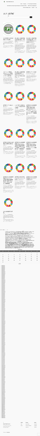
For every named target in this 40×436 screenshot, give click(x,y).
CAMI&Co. (30, 231)
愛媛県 (22, 244)
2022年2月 (3, 306)
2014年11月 (3, 382)
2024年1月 (3, 290)
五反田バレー (7, 241)
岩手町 (23, 243)
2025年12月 (3, 271)
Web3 (25, 234)
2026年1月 (3, 270)
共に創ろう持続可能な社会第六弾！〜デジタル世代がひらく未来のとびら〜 (31, 40)
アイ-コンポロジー (11, 235)
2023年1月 (3, 298)
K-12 (20, 45)
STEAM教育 (22, 234)
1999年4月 (3, 407)
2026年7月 (3, 265)
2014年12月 (3, 381)
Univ (17, 49)
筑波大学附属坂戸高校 (21, 247)
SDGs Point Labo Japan (18, 47)
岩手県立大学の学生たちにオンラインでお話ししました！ (20, 178)
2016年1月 (3, 375)
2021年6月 (3, 314)
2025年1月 (3, 278)
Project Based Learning (22, 233)
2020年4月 (3, 328)
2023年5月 (3, 295)
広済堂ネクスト (31, 243)
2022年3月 (3, 305)
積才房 (13, 247)
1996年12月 (3, 415)
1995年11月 (3, 416)
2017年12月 (3, 352)
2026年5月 (3, 266)
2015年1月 (3, 380)
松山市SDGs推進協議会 (8, 246)
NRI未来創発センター (7, 233)
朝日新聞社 (9, 245)
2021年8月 (3, 312)
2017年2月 (3, 363)
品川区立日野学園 (26, 242)
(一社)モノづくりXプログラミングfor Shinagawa (13, 231)
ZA (18, 49)
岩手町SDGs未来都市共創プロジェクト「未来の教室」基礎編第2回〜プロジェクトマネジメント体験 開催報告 (31, 146)
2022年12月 (3, 299)
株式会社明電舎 (20, 246)
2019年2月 (3, 340)
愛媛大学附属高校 (10, 244)
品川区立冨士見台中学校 (10, 242)
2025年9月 (3, 274)
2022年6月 (3, 304)
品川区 (19, 241)
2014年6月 (3, 386)
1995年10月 (3, 417)
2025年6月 (3, 275)
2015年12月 (3, 376)
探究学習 (6, 245)
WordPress (8, 432)
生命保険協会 (23, 246)
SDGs (24, 46)
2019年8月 (3, 334)
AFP (23, 231)
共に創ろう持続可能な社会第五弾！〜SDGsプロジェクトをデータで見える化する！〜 (20, 74)
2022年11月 (3, 300)
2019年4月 (3, 338)
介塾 (17, 241)
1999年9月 (3, 404)
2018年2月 (3, 350)
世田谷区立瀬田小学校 (31, 240)
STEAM (20, 234)
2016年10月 (3, 367)
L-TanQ (5, 42)
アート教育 (11, 236)
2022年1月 (3, 307)
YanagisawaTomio (22, 78)
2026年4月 (3, 267)
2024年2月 (3, 289)
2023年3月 (3, 296)
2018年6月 (3, 347)
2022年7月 (3, 303)
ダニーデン (33, 237)
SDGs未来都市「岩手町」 (8, 212)
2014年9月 (3, 383)
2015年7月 (3, 378)
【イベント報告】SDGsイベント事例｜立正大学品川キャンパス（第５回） (8, 74)
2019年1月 (3, 341)
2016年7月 (3, 370)
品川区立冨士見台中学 (25, 241)
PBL (20, 46)
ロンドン (24, 240)
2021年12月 (3, 308)
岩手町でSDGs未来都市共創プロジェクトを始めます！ (31, 178)
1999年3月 (3, 408)
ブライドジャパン (7, 238)
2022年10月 (3, 301)
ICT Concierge (5, 147)
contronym (12, 232)
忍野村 (6, 244)
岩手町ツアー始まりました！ (8, 106)
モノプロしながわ (12, 240)
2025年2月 (3, 277)
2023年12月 (3, 291)
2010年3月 (3, 390)
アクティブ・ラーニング (23, 235)
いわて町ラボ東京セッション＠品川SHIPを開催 (20, 106)
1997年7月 (3, 414)
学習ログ (16, 243)
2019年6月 (3, 336)
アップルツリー (31, 235)
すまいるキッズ (7, 235)
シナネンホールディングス (18, 237)
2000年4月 (3, 403)
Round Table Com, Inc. (10, 1)
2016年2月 (3, 374)
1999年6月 (3, 406)
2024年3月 (3, 288)
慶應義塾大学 (26, 244)
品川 (19, 49)
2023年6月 (3, 294)
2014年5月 (3, 387)
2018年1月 (3, 351)
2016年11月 (3, 366)
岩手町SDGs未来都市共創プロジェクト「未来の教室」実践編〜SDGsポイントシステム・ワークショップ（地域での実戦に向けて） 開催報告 (31, 110)
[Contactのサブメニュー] (34, 7)
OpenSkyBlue (11, 233)
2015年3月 (3, 379)
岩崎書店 (20, 243)
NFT (31, 232)
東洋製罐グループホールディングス (28, 245)
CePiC (33, 231)
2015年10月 (3, 377)
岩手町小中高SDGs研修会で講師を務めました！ (8, 144)
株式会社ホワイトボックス (14, 246)
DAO (13, 232)
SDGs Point (10, 234)
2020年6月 (3, 326)
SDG (33, 233)
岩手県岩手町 (27, 243)
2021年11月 (3, 309)
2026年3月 (3, 268)
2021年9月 (3, 311)
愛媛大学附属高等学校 (17, 244)
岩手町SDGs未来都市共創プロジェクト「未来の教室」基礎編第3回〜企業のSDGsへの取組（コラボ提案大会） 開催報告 (20, 146)
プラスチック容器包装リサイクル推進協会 (21, 238)
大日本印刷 (12, 243)
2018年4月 (3, 348)
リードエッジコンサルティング (18, 240)
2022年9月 (3, 302)
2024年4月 (3, 287)
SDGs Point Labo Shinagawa (18, 111)
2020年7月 (3, 325)
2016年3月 (3, 373)
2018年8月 (3, 345)
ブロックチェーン (12, 238)
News (6, 42)
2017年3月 (3, 362)
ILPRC (18, 45)
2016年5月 (3, 371)
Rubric (22, 46)
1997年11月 (3, 412)
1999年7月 (3, 405)
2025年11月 (3, 272)
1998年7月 (3, 410)
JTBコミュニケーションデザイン (23, 232)
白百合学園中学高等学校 (28, 246)
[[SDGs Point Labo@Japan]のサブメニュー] (36, 5)
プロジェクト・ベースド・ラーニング (14, 239)
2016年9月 (3, 368)
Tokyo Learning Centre (11, 80)
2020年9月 (3, 324)
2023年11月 (3, 292)
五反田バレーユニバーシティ (13, 241)
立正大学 (16, 247)
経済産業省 (26, 247)
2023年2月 (3, 297)
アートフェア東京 (7, 236)
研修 (32, 246)
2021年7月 (3, 313)
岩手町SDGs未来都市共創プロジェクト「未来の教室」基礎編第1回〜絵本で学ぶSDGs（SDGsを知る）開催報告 (8, 180)
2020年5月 (3, 327)
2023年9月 (3, 293)
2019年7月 (3, 335)
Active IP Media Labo (6, 215)
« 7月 (20, 263)
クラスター (19, 236)
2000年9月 (3, 401)
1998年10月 (3, 409)
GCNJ (18, 232)
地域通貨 (31, 242)
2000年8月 (3, 402)
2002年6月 (3, 400)
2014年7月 (3, 385)
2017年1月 (3, 364)
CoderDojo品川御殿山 (7, 232)
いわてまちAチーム (28, 234)
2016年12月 (3, 365)
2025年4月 (3, 276)
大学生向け (7, 243)
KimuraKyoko (21, 43)
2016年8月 (3, 369)
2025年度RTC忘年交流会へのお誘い (8, 39)
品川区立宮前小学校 (19, 242)
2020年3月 (3, 329)
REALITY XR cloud (31, 233)
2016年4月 (3, 372)
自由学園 (28, 247)
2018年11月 (3, 343)
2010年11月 (3, 389)
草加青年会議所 (31, 247)
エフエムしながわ (15, 236)
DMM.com (16, 232)
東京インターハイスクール (14, 245)
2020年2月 (3, 330)
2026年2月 (3, 269)
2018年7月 (3, 346)
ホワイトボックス (28, 239)
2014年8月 (3, 384)
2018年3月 (3, 349)
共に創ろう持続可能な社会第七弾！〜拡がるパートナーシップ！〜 (20, 40)
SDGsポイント (16, 234)
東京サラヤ (20, 245)
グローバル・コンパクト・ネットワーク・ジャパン (27, 236)
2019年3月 (3, 339)
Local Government (19, 80)
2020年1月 (3, 331)
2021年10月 (3, 310)
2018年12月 (3, 342)
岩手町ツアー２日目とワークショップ (31, 72)
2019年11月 (3, 332)
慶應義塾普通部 (31, 244)
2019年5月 (3, 337)
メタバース (7, 240)
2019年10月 (3, 333)
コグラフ (12, 237)
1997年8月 (3, 413)
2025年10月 (3, 273)
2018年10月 (3, 344)
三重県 (27, 240)
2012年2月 (3, 388)
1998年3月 (3, 411)
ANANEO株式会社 (26, 231)
